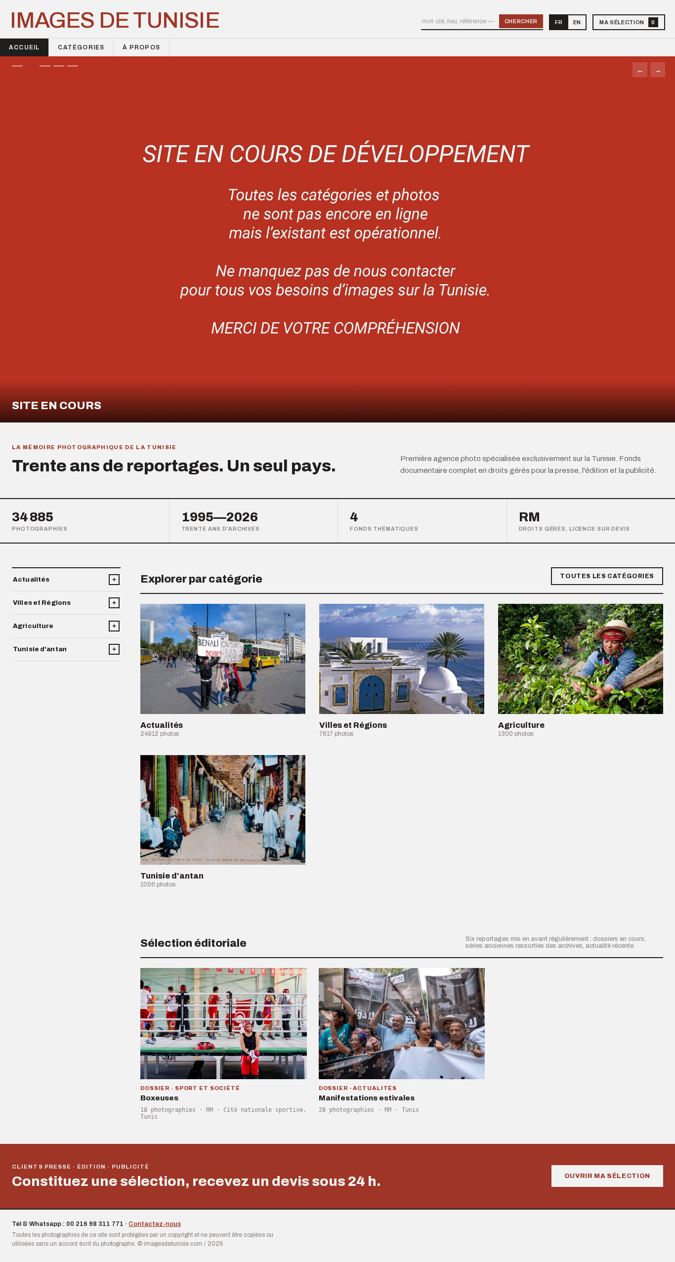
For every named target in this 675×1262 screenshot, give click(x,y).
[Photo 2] (31, 66)
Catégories (81, 47)
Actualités (31, 579)
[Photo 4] (58, 66)
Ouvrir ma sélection (607, 1176)
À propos (141, 47)
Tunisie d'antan (40, 649)
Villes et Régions (42, 602)
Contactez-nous (154, 1223)
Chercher (521, 21)
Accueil (24, 47)
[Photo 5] (72, 66)
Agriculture (33, 626)
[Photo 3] (45, 66)
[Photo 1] (17, 66)
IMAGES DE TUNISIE (114, 20)
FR (558, 22)
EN (577, 22)
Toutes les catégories (607, 576)
